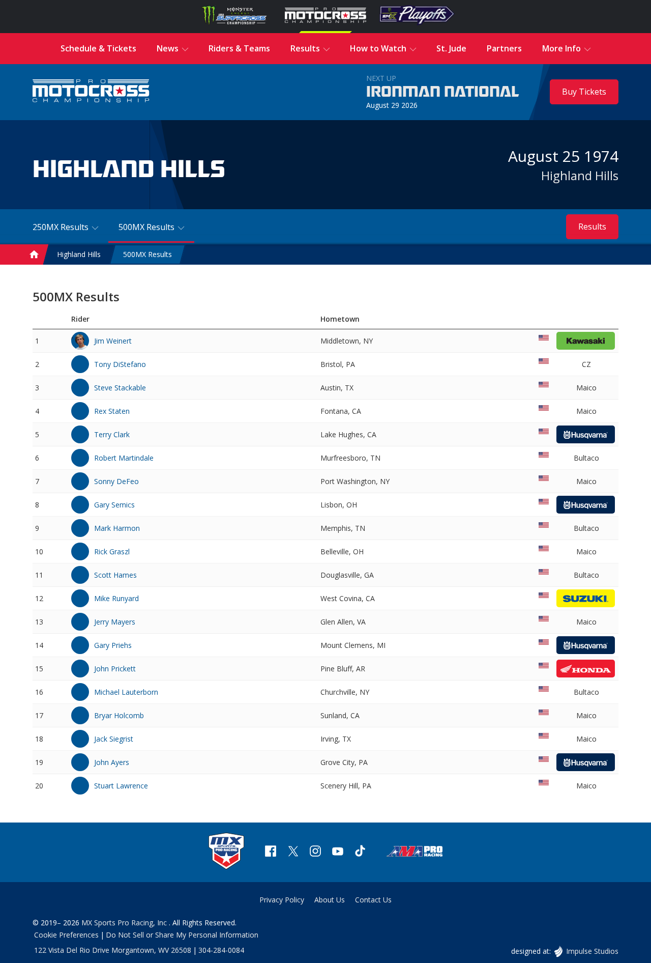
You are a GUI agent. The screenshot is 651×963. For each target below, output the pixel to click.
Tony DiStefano (120, 364)
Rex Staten (112, 411)
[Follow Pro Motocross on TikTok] (360, 852)
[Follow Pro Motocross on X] (293, 852)
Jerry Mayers (114, 622)
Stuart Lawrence (121, 785)
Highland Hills (579, 175)
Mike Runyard (116, 598)
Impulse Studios (592, 951)
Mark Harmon (117, 528)
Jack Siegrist (113, 739)
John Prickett (115, 668)
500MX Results (147, 255)
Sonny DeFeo (116, 481)
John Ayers (111, 762)
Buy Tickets (584, 91)
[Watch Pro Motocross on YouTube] (338, 852)
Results (592, 226)
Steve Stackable (120, 387)
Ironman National (442, 92)
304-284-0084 (221, 950)
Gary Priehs (113, 645)
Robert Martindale (124, 458)
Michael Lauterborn (126, 692)
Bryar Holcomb (119, 715)
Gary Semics (114, 504)
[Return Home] (91, 92)
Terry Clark (112, 434)
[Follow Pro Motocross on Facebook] (270, 852)
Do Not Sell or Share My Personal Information (182, 935)
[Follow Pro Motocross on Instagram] (315, 852)
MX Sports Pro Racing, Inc (125, 922)
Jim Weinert (113, 341)
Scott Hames (115, 575)
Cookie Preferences (66, 935)
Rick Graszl (112, 551)
